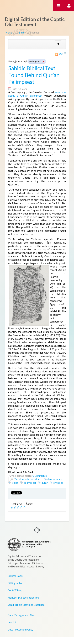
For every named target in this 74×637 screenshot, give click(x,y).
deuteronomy (55, 479)
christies (58, 482)
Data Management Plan (21, 615)
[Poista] (43, 61)
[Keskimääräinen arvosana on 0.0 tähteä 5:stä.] (12, 507)
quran (44, 482)
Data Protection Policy (20, 629)
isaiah (15, 482)
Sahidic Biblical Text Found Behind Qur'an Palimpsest (34, 75)
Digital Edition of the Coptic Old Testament (35, 21)
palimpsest (30, 482)
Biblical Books (16, 575)
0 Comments (40, 475)
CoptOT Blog (15, 590)
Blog (21, 32)
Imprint (12, 622)
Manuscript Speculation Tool (24, 597)
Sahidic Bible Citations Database (26, 604)
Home (9, 32)
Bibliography (15, 583)
